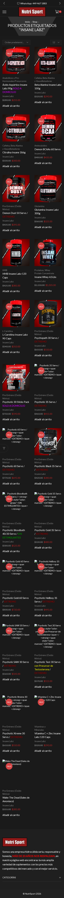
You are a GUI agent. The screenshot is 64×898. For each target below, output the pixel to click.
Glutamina (39, 206)
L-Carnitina (7, 331)
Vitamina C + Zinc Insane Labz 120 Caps (47, 735)
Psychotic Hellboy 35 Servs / (45, 599)
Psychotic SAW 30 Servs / (15, 663)
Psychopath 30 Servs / (46, 339)
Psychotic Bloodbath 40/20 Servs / (13, 534)
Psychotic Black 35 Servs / (47, 468)
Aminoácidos (40, 145)
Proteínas (39, 270)
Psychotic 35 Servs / (45, 403)
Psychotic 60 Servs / (13, 468)
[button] (4, 3)
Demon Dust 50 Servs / (15, 214)
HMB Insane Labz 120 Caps (14, 275)
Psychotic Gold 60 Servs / (15, 599)
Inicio (27, 22)
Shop (34, 22)
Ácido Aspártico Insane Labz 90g (14, 88)
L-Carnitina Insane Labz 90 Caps (15, 336)
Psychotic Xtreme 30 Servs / (13, 735)
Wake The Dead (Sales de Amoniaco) (16, 799)
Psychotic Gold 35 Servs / (47, 532)
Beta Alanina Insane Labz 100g (47, 86)
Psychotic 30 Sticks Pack (15, 403)
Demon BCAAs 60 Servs (47, 149)
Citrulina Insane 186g (14, 152)
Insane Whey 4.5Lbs (45, 276)
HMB (4, 270)
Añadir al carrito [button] (11, 105)
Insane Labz (8, 96)
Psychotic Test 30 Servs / (47, 667)
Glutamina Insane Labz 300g (46, 211)
